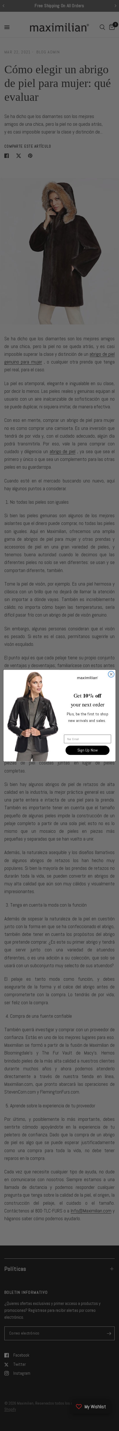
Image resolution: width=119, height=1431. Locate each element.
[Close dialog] (111, 674)
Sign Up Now (87, 750)
